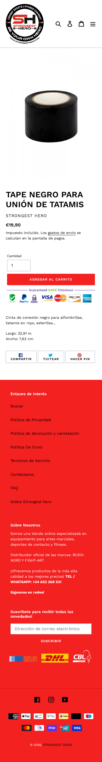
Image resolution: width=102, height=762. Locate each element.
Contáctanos (22, 474)
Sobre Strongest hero (31, 501)
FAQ (14, 488)
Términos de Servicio (30, 460)
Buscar (16, 406)
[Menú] (93, 24)
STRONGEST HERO (57, 745)
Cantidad (14, 256)
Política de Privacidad (30, 420)
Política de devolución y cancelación (44, 433)
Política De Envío (26, 447)
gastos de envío (62, 233)
